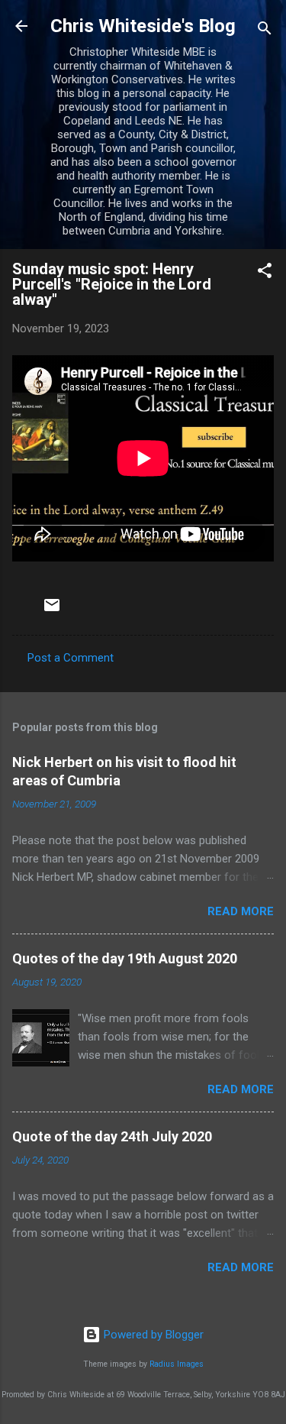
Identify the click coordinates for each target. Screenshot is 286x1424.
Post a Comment (70, 658)
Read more (240, 911)
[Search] (264, 31)
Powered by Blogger (152, 1334)
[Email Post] (52, 610)
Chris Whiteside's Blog (143, 26)
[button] (264, 273)
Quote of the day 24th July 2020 (112, 1136)
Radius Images (176, 1364)
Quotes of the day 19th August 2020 (124, 958)
